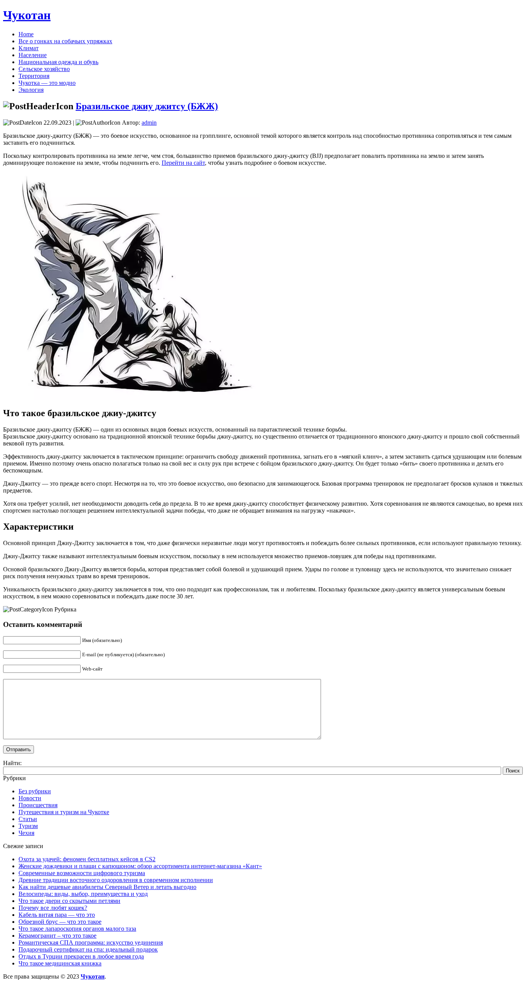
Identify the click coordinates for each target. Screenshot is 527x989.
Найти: (12, 763)
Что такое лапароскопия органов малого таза (77, 928)
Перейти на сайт (183, 162)
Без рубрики (35, 791)
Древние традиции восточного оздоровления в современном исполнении (116, 880)
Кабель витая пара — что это (57, 914)
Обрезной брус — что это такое (60, 921)
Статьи (28, 819)
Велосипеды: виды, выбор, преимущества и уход (83, 894)
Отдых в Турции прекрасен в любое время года (81, 956)
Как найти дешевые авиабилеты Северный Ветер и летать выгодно (107, 887)
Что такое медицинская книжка (60, 963)
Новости (30, 798)
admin (149, 122)
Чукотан (27, 15)
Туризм (28, 826)
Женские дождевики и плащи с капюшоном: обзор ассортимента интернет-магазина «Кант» (140, 866)
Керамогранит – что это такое (57, 935)
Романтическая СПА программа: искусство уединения (91, 942)
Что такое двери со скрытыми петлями (69, 901)
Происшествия (38, 805)
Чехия (26, 833)
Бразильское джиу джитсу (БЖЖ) (147, 106)
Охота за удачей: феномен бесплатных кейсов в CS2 (87, 859)
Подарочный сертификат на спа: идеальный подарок (88, 949)
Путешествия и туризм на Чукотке (64, 812)
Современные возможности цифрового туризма (82, 873)
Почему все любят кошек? (53, 907)
